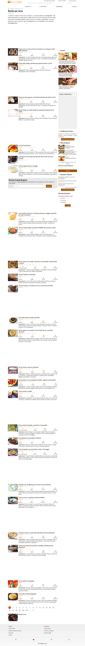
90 (20, 610)
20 (43, 607)
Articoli (43, 6)
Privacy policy (47, 628)
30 (46, 607)
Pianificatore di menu (67, 139)
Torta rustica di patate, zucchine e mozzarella (33, 425)
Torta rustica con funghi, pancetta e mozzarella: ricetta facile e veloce (38, 262)
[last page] (33, 610)
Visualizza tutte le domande (70, 187)
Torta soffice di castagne (26, 581)
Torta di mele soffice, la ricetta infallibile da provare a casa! (37, 227)
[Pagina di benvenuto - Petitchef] (8, 8)
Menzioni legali (47, 633)
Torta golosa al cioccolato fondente (30, 438)
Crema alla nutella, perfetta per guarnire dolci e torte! (35, 63)
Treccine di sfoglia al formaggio (70, 147)
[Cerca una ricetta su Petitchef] (69, 3)
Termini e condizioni (49, 630)
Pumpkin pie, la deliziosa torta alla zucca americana (35, 484)
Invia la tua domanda (68, 189)
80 (16, 610)
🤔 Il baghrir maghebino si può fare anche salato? (66, 177)
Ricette (28, 6)
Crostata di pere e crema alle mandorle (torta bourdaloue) (37, 533)
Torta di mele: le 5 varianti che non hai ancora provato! (36, 285)
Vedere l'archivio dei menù (67, 162)
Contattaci (46, 626)
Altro (74, 6)
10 (40, 607)
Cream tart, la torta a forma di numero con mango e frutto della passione (37, 49)
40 (50, 607)
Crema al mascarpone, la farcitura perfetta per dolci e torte (37, 97)
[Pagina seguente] (29, 610)
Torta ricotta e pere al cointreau (28, 367)
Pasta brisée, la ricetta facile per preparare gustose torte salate (36, 110)
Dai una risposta (61, 179)
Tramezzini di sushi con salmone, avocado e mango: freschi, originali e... (70, 153)
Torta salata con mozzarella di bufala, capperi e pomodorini (37, 380)
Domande (59, 6)
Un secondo (63, 200)
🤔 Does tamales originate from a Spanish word (66, 184)
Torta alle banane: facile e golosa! (29, 317)
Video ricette (12, 628)
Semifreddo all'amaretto (70, 158)
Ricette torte (22, 614)
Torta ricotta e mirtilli (25, 391)
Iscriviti (49, 186)
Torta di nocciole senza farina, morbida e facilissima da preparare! (36, 546)
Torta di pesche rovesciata (27, 274)
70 (13, 610)
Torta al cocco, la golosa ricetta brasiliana (32, 497)
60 (9, 610)
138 (26, 610)
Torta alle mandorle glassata (27, 594)
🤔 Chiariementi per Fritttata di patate (67, 180)
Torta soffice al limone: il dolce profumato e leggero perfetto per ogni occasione (37, 214)
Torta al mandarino (24, 145)
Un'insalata (63, 202)
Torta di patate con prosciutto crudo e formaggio (34, 449)
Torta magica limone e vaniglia (28, 166)
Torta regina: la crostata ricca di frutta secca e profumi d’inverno (36, 331)
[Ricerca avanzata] (71, 3)
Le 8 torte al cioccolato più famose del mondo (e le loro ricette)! (36, 157)
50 (53, 607)
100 (23, 610)
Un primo (62, 198)
